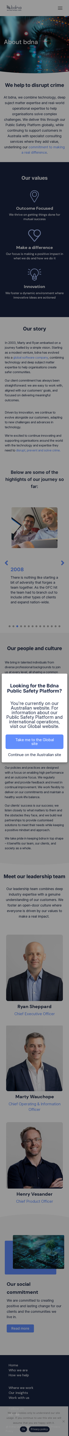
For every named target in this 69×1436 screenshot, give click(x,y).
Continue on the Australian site (34, 755)
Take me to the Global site (34, 742)
